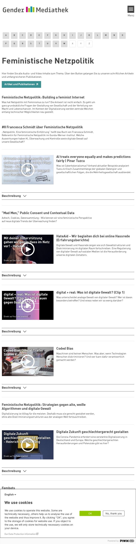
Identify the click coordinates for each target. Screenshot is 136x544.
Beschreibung (11, 196)
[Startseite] (35, 9)
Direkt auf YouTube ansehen (16, 181)
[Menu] (131, 9)
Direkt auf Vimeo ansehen (15, 373)
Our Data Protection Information (20, 534)
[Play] (28, 170)
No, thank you (114, 513)
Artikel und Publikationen (19, 84)
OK (90, 513)
